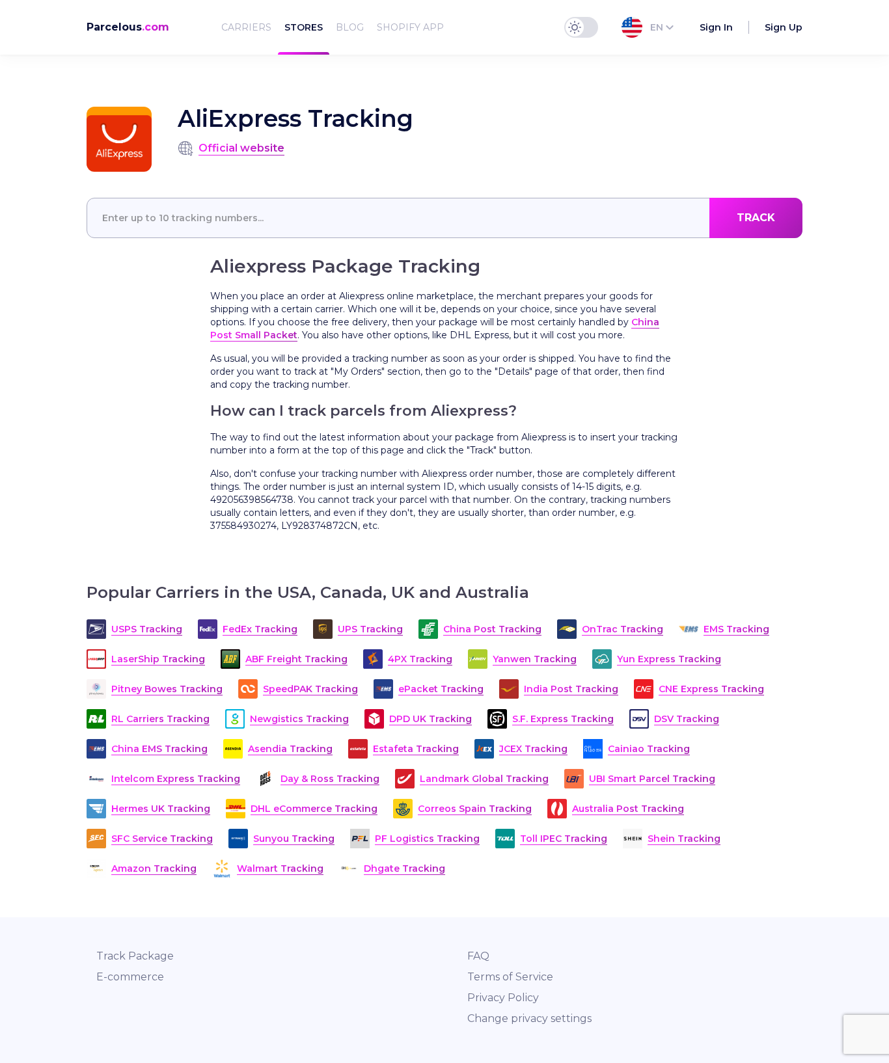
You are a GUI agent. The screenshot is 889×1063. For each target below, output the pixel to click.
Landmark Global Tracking (484, 779)
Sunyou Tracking (294, 838)
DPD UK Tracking (430, 719)
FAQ (478, 956)
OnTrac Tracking (622, 629)
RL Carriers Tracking (160, 719)
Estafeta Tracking (416, 749)
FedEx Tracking (260, 629)
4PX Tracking (420, 659)
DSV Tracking (686, 719)
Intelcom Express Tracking (175, 779)
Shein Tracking (684, 838)
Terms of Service (510, 977)
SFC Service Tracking (162, 838)
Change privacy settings (529, 1018)
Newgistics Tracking (299, 719)
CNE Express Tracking (711, 689)
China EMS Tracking (159, 749)
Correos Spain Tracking (475, 808)
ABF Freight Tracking (296, 659)
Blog (350, 27)
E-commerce (130, 977)
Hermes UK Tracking (160, 808)
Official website (241, 148)
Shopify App (410, 27)
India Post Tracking (571, 689)
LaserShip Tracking (158, 659)
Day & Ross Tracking (329, 779)
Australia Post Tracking (628, 808)
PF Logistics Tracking (427, 838)
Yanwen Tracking (535, 659)
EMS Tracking (736, 629)
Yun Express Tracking (669, 659)
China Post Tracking (492, 629)
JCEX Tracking (533, 749)
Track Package (135, 956)
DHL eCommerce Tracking (314, 808)
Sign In (716, 27)
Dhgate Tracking (404, 868)
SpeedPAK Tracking (310, 689)
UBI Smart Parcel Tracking (652, 779)
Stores (303, 27)
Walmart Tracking (280, 868)
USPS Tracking (146, 629)
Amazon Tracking (154, 868)
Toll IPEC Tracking (563, 838)
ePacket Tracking (441, 689)
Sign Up (783, 27)
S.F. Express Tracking (563, 719)
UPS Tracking (370, 629)
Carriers (246, 27)
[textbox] (444, 218)
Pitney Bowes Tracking (167, 689)
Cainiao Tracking (649, 749)
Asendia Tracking (290, 749)
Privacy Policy (503, 997)
